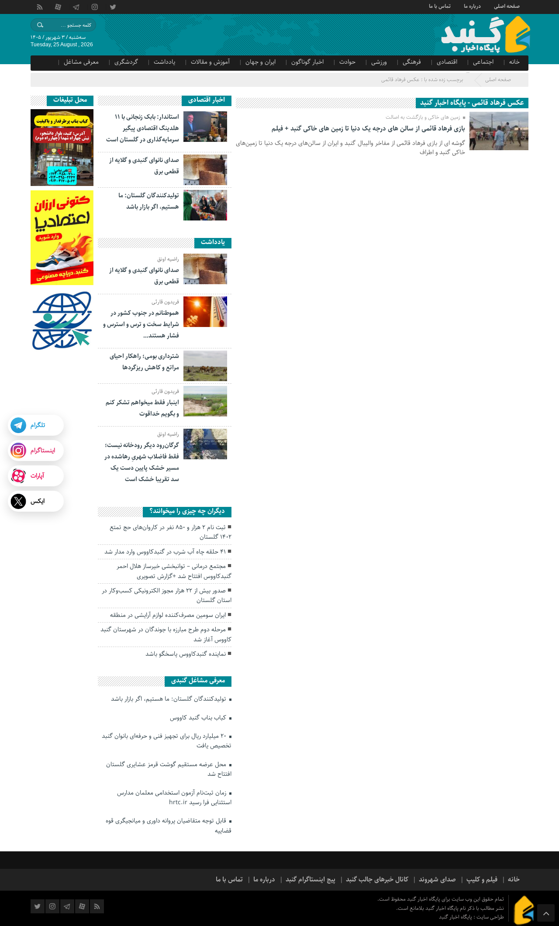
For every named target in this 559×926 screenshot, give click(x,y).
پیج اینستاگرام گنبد (310, 879)
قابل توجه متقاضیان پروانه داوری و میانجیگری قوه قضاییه (168, 826)
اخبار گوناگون (307, 62)
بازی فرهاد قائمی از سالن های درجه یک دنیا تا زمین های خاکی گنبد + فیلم (368, 128)
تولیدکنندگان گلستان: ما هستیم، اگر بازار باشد (169, 699)
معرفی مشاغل (81, 62)
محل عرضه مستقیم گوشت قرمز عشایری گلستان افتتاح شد (168, 769)
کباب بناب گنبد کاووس (199, 718)
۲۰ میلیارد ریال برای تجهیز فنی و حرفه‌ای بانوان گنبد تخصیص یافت (166, 741)
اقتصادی (447, 62)
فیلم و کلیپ (481, 879)
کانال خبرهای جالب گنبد (377, 879)
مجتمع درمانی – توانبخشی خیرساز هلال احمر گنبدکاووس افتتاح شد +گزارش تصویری (174, 571)
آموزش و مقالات (210, 62)
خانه (514, 62)
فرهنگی (412, 62)
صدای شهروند (437, 879)
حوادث (347, 62)
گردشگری (126, 62)
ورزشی (379, 62)
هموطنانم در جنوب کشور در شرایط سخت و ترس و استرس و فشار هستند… (141, 324)
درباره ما (472, 6)
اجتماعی (483, 62)
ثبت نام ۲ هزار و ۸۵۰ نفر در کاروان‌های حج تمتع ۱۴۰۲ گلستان (170, 532)
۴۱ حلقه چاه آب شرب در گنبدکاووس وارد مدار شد (165, 552)
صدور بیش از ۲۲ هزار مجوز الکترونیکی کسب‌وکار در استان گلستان (166, 595)
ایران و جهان (260, 62)
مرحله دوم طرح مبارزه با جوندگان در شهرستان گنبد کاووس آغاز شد (165, 634)
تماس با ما (440, 6)
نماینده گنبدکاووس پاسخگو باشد (185, 654)
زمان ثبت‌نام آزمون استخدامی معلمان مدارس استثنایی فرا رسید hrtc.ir (174, 798)
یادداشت (164, 62)
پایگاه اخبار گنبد (456, 917)
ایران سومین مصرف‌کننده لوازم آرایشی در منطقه (168, 615)
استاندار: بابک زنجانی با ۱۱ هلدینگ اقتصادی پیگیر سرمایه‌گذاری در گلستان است (142, 128)
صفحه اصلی (507, 6)
